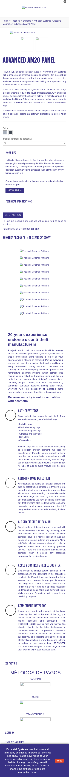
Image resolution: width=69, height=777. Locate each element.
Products (16, 21)
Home (5, 21)
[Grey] (5, 132)
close (59, 760)
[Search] (62, 11)
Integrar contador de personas (17, 139)
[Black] (10, 132)
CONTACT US (13, 215)
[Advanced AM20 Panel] (22, 32)
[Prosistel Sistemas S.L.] (34, 7)
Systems (27, 21)
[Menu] (7, 7)
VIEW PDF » (15, 190)
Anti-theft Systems (42, 21)
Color (5, 128)
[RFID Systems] (34, 313)
